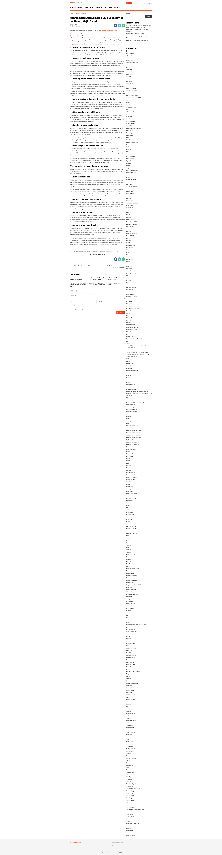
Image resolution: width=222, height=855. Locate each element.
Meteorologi (129, 500)
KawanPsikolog (76, 2)
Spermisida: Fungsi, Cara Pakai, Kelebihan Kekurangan (97, 283)
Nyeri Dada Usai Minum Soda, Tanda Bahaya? (81, 265)
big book (128, 161)
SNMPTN (128, 711)
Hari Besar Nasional (131, 287)
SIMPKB (128, 706)
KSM (127, 423)
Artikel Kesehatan (131, 121)
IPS (127, 341)
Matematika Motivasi (131, 475)
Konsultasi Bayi (130, 407)
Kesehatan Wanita (131, 389)
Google (128, 275)
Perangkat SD (129, 596)
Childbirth (128, 198)
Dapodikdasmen (130, 219)
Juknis (128, 343)
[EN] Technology (130, 53)
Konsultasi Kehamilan (131, 409)
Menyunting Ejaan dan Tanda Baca (135, 496)
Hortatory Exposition (131, 296)
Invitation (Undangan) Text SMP (134, 339)
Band (127, 137)
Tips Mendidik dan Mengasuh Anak (135, 809)
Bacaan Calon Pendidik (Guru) (133, 128)
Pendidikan (129, 578)
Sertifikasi (129, 692)
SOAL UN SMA (129, 746)
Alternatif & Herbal (131, 88)
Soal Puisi (128, 739)
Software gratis (130, 751)
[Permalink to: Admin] (71, 25)
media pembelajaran (131, 493)
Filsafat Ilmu (129, 257)
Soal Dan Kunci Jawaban (132, 723)
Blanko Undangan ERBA (132, 170)
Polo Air (128, 620)
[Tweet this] (119, 25)
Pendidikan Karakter (131, 580)
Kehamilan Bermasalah (132, 370)
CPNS (127, 210)
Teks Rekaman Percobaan (133, 788)
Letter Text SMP (130, 456)
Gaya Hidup (129, 266)
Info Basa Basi (130, 318)
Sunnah (128, 760)
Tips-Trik (128, 812)
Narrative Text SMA (131, 526)
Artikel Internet (130, 119)
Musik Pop (129, 519)
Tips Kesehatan (130, 807)
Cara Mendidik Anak (131, 189)
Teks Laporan (129, 786)
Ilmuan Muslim (129, 311)
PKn (127, 613)
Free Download (130, 259)
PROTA (128, 641)
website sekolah (130, 835)
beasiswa (128, 149)
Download (128, 231)
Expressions (129, 247)
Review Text (129, 667)
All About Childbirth (131, 86)
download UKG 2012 (131, 233)
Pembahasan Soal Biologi (132, 568)
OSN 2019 (128, 545)
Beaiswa (128, 147)
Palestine (128, 557)
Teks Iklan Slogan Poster (132, 784)
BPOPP (128, 177)
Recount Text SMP (131, 657)
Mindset (128, 503)
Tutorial (128, 821)
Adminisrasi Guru (130, 58)
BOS (127, 175)
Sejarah (128, 681)
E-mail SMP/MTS (130, 236)
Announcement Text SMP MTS (133, 97)
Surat (127, 763)
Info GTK (128, 320)
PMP (127, 615)
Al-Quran (128, 76)
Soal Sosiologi (130, 744)
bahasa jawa (129, 135)
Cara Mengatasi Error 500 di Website (135, 33)
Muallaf (128, 510)
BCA (127, 144)
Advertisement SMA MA (132, 62)
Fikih (127, 252)
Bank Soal (128, 140)
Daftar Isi (128, 212)
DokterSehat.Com (75, 38)
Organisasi (129, 542)
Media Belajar (129, 491)
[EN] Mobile (129, 51)
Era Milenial (129, 243)
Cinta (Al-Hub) (129, 200)
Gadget (128, 261)
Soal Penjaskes (130, 737)
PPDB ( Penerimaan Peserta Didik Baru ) (136, 624)
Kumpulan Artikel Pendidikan (133, 430)
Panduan (128, 561)
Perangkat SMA (130, 599)
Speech (128, 756)
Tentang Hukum (130, 793)
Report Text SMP (130, 664)
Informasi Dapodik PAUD (132, 327)
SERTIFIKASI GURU (131, 695)
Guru (127, 282)
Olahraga (128, 538)
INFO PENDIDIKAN (130, 325)
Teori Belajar (129, 798)
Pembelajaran (129, 571)
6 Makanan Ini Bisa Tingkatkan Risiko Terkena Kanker (97, 278)
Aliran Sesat (129, 83)
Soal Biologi (129, 718)
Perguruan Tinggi (130, 603)
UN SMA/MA (129, 828)
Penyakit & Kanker (131, 589)
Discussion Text (130, 226)
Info (127, 315)
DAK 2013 (128, 215)
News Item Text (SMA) (131, 533)
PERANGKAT (129, 592)
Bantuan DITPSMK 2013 (132, 142)
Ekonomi (128, 238)
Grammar (128, 280)
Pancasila (128, 559)
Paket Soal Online (130, 554)
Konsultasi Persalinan (131, 414)
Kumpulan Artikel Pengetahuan (134, 432)
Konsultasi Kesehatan (132, 411)
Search (129, 3)
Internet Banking (130, 336)
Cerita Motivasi (130, 193)
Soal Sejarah (129, 741)
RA (127, 645)
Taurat (128, 774)
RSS (114, 845)
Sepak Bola (129, 688)
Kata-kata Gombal (131, 366)
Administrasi (129, 60)
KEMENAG (128, 377)
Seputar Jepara (130, 690)
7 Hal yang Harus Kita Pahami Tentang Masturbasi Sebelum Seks (78, 284)
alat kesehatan (130, 79)
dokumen (128, 229)
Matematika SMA (130, 479)
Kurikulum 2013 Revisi (131, 442)
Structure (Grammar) (131, 758)
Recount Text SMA (131, 655)
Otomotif (128, 552)
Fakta (127, 250)
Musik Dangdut (130, 517)
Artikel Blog (129, 116)
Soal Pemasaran (130, 732)
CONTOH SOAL (130, 205)
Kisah (127, 397)
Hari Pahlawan (129, 289)
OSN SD (128, 547)
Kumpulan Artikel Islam (132, 425)
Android (128, 93)
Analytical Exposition (131, 90)
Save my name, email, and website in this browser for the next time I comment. (91, 309)
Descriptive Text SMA (131, 222)
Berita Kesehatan (130, 156)
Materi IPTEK (129, 486)
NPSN (127, 535)
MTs (127, 507)
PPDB (127, 622)
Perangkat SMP (130, 601)
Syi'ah (127, 767)
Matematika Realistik (131, 477)
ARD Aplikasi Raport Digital (133, 112)
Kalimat (128, 361)
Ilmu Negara (129, 301)
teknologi (128, 777)
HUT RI (128, 299)
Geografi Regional (131, 273)
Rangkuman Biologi (131, 648)
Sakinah (128, 676)
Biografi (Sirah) (130, 168)
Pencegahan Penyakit (132, 575)
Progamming (129, 634)
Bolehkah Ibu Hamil (131, 172)
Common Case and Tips (132, 203)
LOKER (128, 461)
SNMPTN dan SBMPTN (131, 713)
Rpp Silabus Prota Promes (133, 671)
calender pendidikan (131, 186)
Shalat (128, 697)
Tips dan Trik (129, 805)
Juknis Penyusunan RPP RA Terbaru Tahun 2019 (138, 352)
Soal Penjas (129, 734)
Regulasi (128, 660)
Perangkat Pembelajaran (132, 594)
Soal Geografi (129, 725)
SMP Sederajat (130, 709)
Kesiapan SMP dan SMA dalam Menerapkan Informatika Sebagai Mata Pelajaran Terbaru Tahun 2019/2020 (139, 393)
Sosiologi (128, 753)
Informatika (129, 332)
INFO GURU (129, 322)
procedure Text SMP (131, 631)
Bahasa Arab (129, 130)
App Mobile (129, 105)
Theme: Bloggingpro (119, 852)
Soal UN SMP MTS (130, 748)
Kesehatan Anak (130, 384)
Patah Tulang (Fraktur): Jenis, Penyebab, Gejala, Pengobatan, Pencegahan (113, 265)
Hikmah (128, 292)
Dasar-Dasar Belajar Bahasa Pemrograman (137, 40)
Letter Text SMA (130, 454)
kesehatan (129, 382)
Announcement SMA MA (132, 95)
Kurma (128, 447)
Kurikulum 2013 (130, 440)
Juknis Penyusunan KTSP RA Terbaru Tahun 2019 (138, 350)
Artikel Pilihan (129, 126)
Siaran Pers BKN (130, 699)
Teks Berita (129, 779)
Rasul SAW (129, 653)
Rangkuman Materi (131, 650)
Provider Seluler (130, 643)
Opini (127, 540)
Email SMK (129, 240)
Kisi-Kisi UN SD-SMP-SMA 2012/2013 (135, 402)
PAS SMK (128, 566)
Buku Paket (129, 184)
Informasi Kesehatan (131, 329)
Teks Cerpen (129, 781)
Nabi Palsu (129, 524)
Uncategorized (130, 830)
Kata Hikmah (129, 363)
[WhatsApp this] (123, 25)
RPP (127, 669)
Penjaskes (129, 587)
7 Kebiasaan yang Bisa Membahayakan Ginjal (76, 278)
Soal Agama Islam (130, 716)
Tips (127, 802)
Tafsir (127, 770)
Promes (128, 636)
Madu (127, 468)
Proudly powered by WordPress (105, 852)
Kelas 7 (128, 373)
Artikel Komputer (130, 123)
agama (128, 67)
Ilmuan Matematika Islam (132, 308)
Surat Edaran (129, 765)
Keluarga (128, 375)
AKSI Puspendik (130, 74)
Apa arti (128, 100)
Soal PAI (128, 730)
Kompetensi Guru (130, 404)
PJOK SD (128, 610)
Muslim (128, 521)
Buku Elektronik (130, 182)
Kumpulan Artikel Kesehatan (133, 428)
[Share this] (115, 25)
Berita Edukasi (130, 154)
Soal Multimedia (130, 727)
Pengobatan (129, 582)
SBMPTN (128, 678)
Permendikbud (130, 608)
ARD (127, 109)
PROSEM (128, 638)
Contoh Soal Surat (131, 208)
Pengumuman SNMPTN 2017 (133, 585)
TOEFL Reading (130, 816)
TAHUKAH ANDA (130, 772)
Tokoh (127, 819)
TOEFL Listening (130, 814)
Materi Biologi (129, 482)
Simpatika (128, 704)
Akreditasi (129, 69)
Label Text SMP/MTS (131, 449)
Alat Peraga (129, 81)
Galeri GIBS (129, 264)
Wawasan (128, 833)
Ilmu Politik (129, 303)
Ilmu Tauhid (129, 306)
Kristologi (128, 421)
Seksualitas (129, 685)
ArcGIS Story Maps (131, 107)
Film (127, 254)
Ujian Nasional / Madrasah (132, 823)
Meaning (128, 489)
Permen (128, 606)
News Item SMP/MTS (131, 531)
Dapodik (128, 217)
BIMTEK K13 (129, 163)
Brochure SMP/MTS (131, 179)
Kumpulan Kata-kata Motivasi (133, 437)
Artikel (128, 114)
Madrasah (128, 465)
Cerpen (128, 196)
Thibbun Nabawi (130, 800)
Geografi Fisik (130, 271)
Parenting (128, 564)
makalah (128, 470)
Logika (128, 458)
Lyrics (127, 463)
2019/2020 (129, 55)
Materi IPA (128, 484)
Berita (127, 151)
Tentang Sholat (130, 795)
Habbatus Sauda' (130, 285)
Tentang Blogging (130, 791)
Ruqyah (128, 674)
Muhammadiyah (130, 514)
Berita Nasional (130, 158)
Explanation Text (130, 245)
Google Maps (129, 278)
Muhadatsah (129, 512)
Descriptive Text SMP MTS (133, 224)
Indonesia (128, 313)
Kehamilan (129, 368)
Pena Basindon (130, 573)
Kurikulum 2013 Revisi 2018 (133, 444)
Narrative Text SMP (131, 528)
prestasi (128, 627)
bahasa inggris (130, 133)
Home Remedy (130, 294)
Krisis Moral (129, 416)
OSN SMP (128, 550)
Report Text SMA (130, 662)
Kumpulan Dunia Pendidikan (133, 435)
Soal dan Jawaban (131, 720)
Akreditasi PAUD (130, 72)
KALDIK (128, 359)
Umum (128, 826)
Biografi (128, 165)
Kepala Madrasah (130, 380)
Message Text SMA (131, 498)
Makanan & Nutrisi (130, 472)
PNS (127, 617)
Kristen (128, 418)
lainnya (128, 451)
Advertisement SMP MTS (132, 65)
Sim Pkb (128, 702)
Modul (127, 505)
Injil (127, 334)
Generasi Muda (130, 268)
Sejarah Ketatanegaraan (132, 683)
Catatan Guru (129, 191)
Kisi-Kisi (128, 400)
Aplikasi (128, 102)
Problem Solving (130, 629)
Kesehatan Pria (130, 387)
